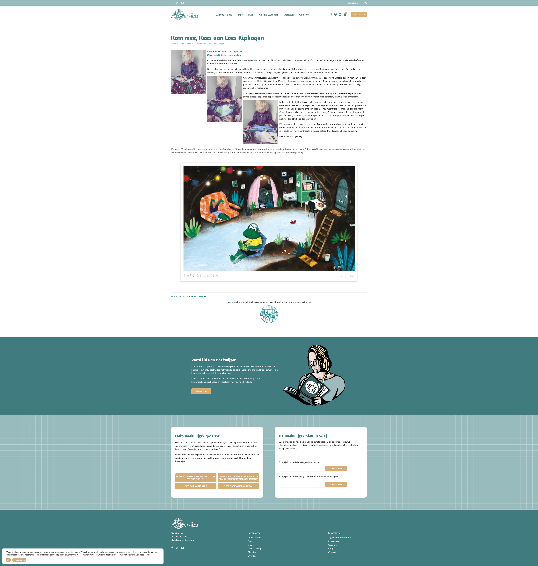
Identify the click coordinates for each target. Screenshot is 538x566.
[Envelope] (182, 3)
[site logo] (185, 14)
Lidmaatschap (224, 14)
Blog (251, 14)
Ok (8, 560)
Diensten (288, 14)
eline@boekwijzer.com (182, 540)
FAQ (365, 2)
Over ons (304, 14)
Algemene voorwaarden (339, 537)
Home (173, 43)
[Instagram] (177, 3)
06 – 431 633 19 (178, 536)
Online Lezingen (268, 14)
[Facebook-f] (172, 3)
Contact (332, 552)
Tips (240, 14)
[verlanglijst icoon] (335, 14)
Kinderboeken (184, 43)
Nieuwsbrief (352, 2)
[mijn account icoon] (340, 14)
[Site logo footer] (185, 523)
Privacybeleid (334, 541)
